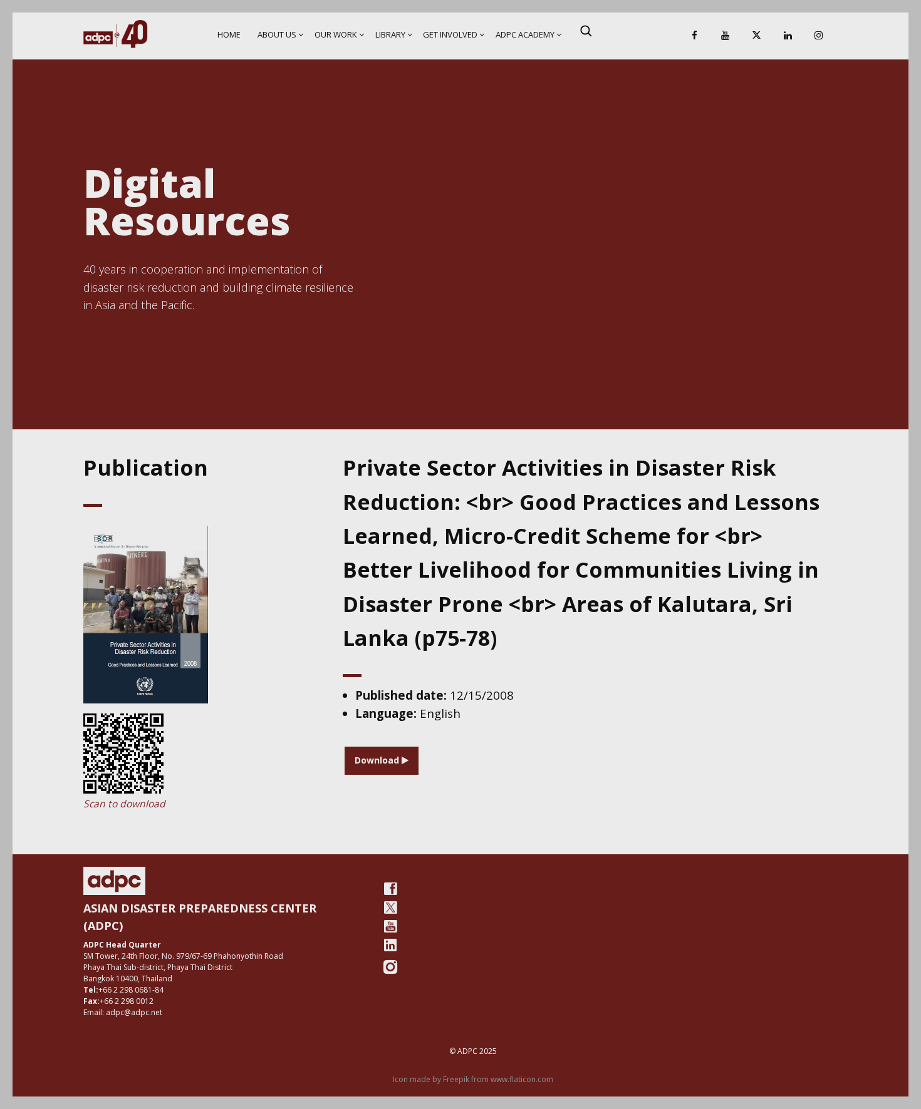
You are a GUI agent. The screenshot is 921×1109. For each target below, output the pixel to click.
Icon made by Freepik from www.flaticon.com (473, 1079)
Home (229, 34)
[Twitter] (390, 907)
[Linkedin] (788, 36)
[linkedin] (390, 945)
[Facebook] (694, 36)
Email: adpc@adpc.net (122, 1012)
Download (378, 760)
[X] (756, 36)
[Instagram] (819, 36)
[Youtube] (390, 926)
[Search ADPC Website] (586, 31)
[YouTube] (725, 36)
